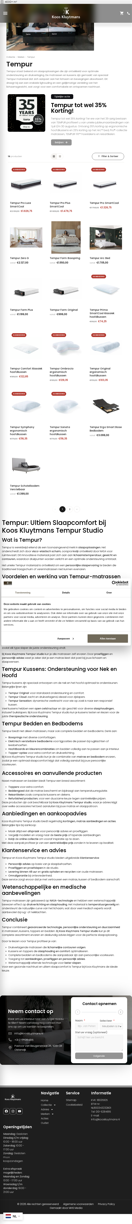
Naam (79, 1020)
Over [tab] (109, 592)
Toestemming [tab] (22, 592)
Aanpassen (63, 638)
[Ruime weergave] (54, 156)
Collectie (10, 57)
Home (44, 1100)
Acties (44, 1118)
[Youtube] (19, 1111)
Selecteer (106, 1021)
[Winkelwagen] (122, 13)
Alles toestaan (108, 638)
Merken (21, 57)
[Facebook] (6, 1111)
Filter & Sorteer (110, 156)
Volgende (99, 1056)
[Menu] (5, 13)
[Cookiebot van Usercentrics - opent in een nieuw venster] (114, 583)
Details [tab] (66, 592)
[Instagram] (13, 1111)
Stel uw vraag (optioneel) (91, 1032)
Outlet (45, 1123)
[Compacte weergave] (60, 156)
